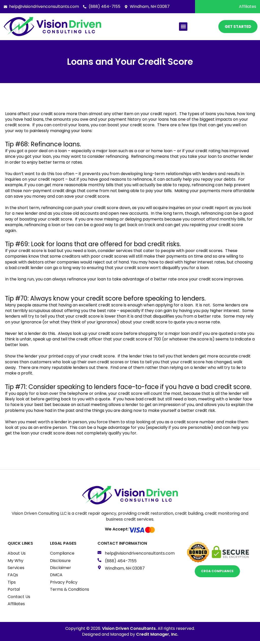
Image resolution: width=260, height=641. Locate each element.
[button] (183, 26)
